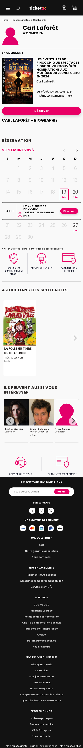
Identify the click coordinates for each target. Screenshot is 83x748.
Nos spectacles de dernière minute (41, 694)
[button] (8, 8)
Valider (61, 491)
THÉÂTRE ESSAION (13, 357)
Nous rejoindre (41, 646)
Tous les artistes (21, 19)
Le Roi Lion (41, 670)
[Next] (73, 421)
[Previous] (10, 421)
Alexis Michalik (42, 682)
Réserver (41, 111)
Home (5, 19)
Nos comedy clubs (41, 688)
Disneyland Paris (41, 664)
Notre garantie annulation (41, 551)
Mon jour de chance (41, 676)
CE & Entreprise (41, 730)
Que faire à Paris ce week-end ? (41, 700)
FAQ (41, 545)
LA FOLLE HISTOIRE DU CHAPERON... (17, 351)
